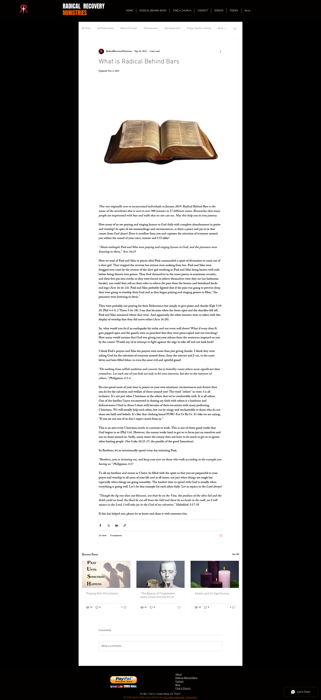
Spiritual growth (172, 28)
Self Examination (105, 28)
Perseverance (151, 28)
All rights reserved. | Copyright (180, 697)
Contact (179, 681)
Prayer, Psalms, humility (199, 28)
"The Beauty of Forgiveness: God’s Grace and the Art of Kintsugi (158, 595)
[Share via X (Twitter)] (108, 525)
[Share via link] (124, 525)
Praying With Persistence (102, 593)
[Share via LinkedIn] (116, 525)
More (220, 28)
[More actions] (220, 51)
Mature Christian (129, 28)
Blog (177, 684)
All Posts (86, 28)
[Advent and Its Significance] (215, 574)
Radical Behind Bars (186, 677)
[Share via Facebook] (100, 525)
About (178, 674)
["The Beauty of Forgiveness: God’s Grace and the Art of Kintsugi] (160, 574)
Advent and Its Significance (212, 593)
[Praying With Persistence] (106, 574)
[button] (234, 28)
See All (235, 555)
